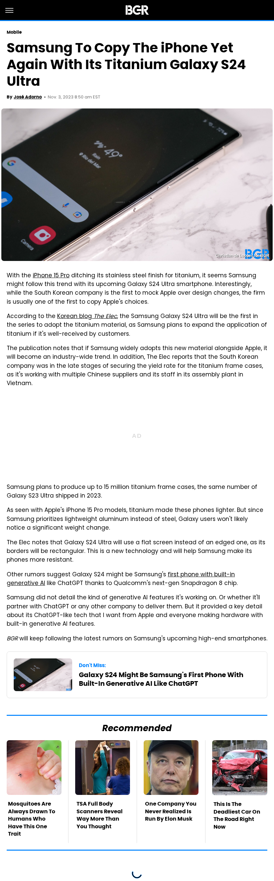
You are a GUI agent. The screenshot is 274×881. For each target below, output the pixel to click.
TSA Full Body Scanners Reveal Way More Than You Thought (100, 815)
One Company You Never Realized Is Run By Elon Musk (170, 811)
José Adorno (28, 97)
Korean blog (87, 316)
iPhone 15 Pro (51, 276)
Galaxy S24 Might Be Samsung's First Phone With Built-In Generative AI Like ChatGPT (161, 679)
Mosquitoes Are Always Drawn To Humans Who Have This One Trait (31, 818)
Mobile (14, 32)
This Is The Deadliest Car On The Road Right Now (237, 815)
